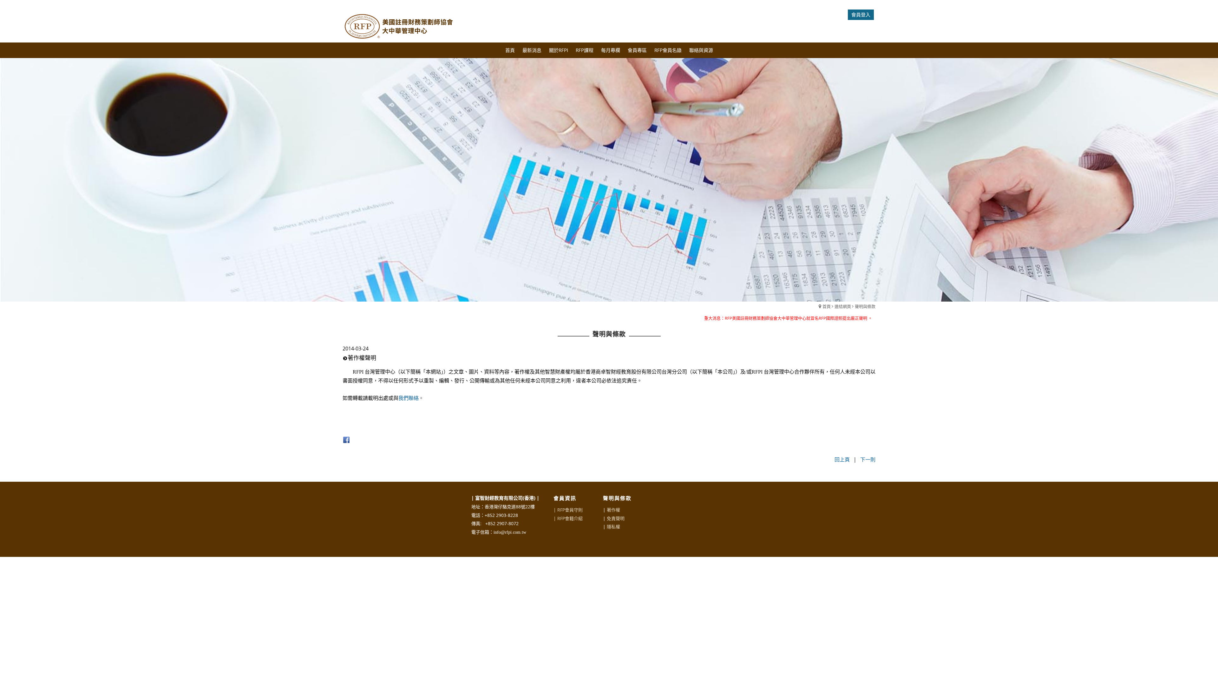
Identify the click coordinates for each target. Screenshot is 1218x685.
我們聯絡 (408, 398)
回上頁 (842, 459)
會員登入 (860, 14)
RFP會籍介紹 (570, 518)
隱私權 (613, 527)
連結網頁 (843, 306)
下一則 (867, 459)
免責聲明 (616, 518)
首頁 (826, 306)
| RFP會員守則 (568, 510)
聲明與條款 (865, 306)
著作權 (613, 510)
